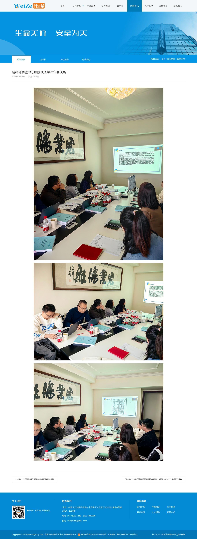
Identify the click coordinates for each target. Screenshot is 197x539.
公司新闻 (171, 59)
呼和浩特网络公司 (169, 534)
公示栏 (120, 6)
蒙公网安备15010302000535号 (93, 534)
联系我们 (177, 6)
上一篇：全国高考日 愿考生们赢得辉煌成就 (34, 479)
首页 (62, 6)
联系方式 (171, 512)
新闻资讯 (134, 6)
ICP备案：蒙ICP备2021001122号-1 (122, 534)
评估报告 (65, 59)
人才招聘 (149, 6)
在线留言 (163, 6)
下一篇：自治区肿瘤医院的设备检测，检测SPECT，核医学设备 (153, 479)
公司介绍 (77, 6)
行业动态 (86, 59)
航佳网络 (181, 534)
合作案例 (105, 6)
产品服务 (91, 6)
